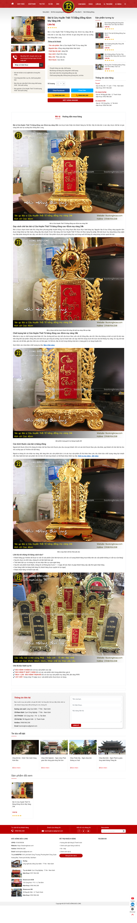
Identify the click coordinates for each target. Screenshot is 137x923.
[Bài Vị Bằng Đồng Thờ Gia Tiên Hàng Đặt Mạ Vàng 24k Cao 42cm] (99, 56)
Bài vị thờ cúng (49, 345)
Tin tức (42, 4)
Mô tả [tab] (57, 116)
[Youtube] (88, 831)
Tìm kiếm (109, 4)
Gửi (41, 65)
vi (125, 4)
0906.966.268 (34, 885)
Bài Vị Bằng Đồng (89, 12)
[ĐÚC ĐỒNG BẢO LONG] (68, 6)
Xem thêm (17, 768)
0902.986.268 (34, 895)
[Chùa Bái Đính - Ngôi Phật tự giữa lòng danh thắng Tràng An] (111, 747)
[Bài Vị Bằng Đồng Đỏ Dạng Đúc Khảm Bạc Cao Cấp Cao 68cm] (99, 25)
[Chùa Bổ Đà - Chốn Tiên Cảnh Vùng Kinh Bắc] (25, 747)
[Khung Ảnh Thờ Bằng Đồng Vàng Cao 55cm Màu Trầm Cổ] (99, 67)
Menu (119, 4)
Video (91, 4)
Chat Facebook (58, 90)
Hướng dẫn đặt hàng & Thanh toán (71, 842)
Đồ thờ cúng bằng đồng (58, 12)
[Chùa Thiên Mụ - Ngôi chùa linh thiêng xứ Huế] (83, 747)
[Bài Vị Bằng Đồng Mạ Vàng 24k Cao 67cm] (99, 46)
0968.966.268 (25, 723)
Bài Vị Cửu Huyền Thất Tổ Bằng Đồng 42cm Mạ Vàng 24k (21, 804)
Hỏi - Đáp (63, 848)
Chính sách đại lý (65, 851)
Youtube (133, 901)
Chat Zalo (82, 90)
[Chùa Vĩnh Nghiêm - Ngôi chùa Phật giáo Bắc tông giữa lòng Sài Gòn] (54, 747)
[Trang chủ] (12, 3)
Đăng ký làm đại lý (71, 855)
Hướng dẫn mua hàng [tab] (72, 116)
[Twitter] (83, 831)
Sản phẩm (32, 4)
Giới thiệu (21, 4)
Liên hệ (98, 4)
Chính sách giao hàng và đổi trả (70, 845)
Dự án (50, 4)
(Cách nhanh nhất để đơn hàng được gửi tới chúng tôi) (70, 100)
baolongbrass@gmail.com (28, 726)
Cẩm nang (82, 4)
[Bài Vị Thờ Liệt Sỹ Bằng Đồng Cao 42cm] (99, 35)
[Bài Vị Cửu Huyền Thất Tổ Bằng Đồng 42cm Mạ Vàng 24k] (22, 790)
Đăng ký (76, 725)
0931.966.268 (34, 873)
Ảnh (57, 4)
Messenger (132, 911)
